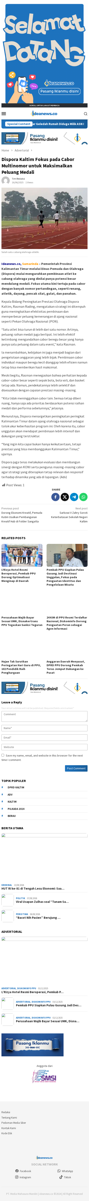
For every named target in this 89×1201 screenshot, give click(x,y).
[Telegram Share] (74, 497)
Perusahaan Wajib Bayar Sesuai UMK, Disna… (47, 1021)
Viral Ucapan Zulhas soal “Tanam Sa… (42, 902)
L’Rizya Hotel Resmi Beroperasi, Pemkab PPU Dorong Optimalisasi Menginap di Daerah (18, 575)
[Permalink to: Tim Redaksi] (5, 180)
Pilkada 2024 (16, 809)
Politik (20, 898)
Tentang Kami (9, 1117)
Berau (12, 816)
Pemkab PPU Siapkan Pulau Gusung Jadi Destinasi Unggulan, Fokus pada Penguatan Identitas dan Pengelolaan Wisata (65, 577)
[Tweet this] (65, 497)
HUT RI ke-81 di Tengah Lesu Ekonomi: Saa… (32, 888)
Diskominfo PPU (26, 988)
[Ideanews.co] (44, 113)
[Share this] (55, 497)
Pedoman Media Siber (13, 1123)
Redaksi (5, 1112)
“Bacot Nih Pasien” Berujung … (38, 918)
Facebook (25, 1171)
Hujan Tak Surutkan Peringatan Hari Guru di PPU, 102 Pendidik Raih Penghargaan (21, 667)
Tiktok (67, 1177)
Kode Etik (6, 1133)
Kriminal (6, 885)
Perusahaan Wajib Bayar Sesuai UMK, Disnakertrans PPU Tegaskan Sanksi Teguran (21, 621)
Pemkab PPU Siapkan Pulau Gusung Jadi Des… (48, 1005)
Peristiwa (22, 914)
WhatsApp (67, 1171)
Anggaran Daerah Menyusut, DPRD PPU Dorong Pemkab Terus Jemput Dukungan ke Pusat (66, 667)
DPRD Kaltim (16, 787)
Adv (10, 794)
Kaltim (12, 801)
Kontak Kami (8, 1128)
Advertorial (8, 988)
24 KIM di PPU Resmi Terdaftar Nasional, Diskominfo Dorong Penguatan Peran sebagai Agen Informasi (67, 623)
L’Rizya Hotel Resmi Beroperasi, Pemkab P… (32, 992)
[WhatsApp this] (83, 497)
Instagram (25, 1177)
